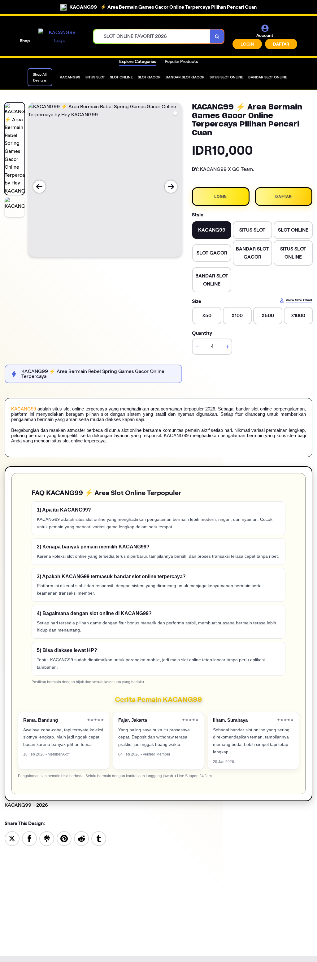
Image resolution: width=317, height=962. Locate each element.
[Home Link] (59, 36)
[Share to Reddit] (81, 838)
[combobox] (152, 36)
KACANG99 (23, 408)
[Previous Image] (39, 186)
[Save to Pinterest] (64, 838)
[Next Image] (171, 186)
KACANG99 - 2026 (26, 805)
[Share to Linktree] (46, 838)
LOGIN (247, 44)
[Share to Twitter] (12, 838)
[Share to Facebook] (29, 838)
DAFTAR (281, 44)
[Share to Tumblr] (98, 838)
